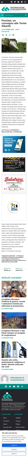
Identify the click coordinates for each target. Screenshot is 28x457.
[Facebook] (11, 1)
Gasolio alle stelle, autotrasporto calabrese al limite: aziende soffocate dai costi (13, 363)
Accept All (14, 445)
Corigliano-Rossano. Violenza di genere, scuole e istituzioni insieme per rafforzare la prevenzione (13, 302)
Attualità (5, 31)
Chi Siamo (6, 421)
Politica (18, 424)
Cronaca (18, 421)
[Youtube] (18, 1)
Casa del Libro (7, 427)
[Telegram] (21, 1)
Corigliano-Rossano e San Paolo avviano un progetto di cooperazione (13, 333)
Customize (14, 449)
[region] (14, 443)
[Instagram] (25, 1)
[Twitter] (14, 1)
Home (5, 418)
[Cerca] (26, 15)
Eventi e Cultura (20, 427)
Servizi (5, 424)
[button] (2, 2)
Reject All (14, 453)
